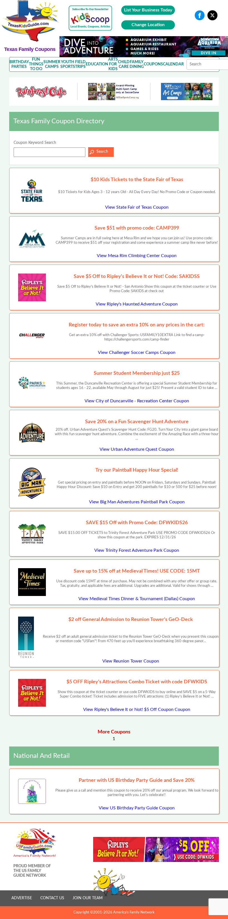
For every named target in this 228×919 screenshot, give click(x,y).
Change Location (148, 25)
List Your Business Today (148, 10)
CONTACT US (52, 898)
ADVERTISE (21, 898)
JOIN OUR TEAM (88, 898)
